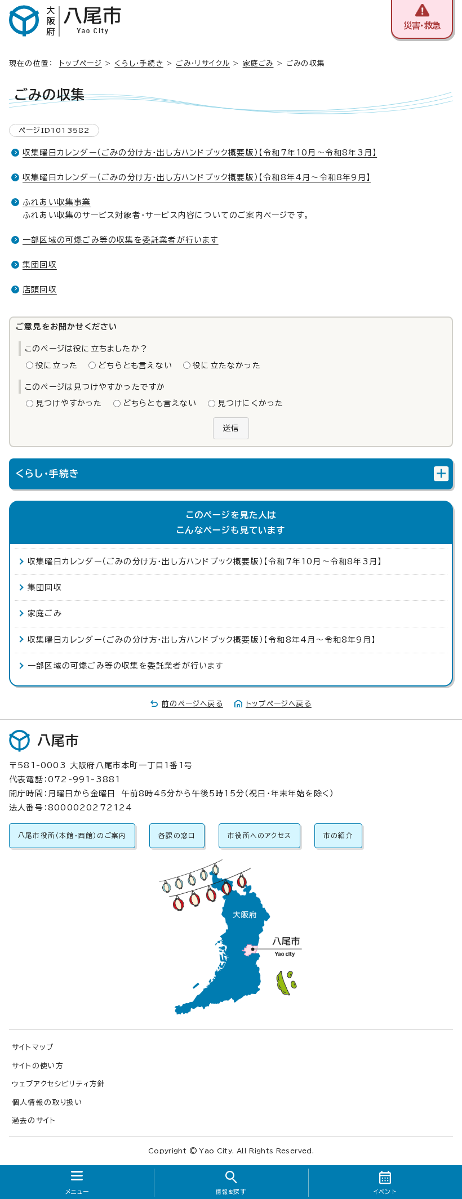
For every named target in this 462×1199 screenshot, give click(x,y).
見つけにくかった (250, 403)
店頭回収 (40, 289)
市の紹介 (338, 835)
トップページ (80, 63)
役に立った (56, 365)
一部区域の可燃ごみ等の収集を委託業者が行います (121, 240)
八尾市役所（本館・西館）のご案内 (72, 835)
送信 (231, 428)
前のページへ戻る (192, 703)
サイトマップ (33, 1047)
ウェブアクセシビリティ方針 (59, 1083)
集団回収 (40, 265)
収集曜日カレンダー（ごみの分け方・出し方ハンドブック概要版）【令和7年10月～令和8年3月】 (200, 153)
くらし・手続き (138, 63)
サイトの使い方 (38, 1065)
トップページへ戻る (279, 703)
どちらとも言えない (135, 365)
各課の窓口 (177, 835)
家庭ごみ (258, 63)
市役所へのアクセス (259, 835)
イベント (385, 1191)
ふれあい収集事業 (57, 202)
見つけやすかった (69, 403)
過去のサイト (34, 1120)
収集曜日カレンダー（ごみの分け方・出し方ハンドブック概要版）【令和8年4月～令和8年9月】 (197, 177)
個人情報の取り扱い (47, 1102)
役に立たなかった (227, 365)
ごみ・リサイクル (203, 63)
